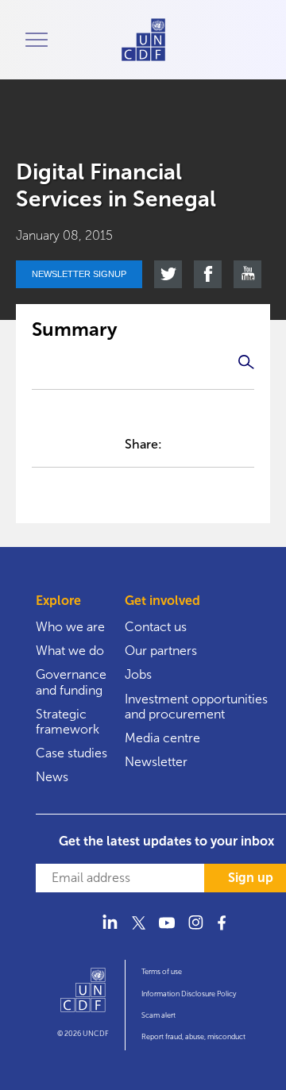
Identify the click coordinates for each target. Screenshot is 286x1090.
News (52, 777)
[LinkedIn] (109, 931)
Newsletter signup (79, 274)
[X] (138, 931)
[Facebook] (224, 931)
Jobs (138, 674)
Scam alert (158, 1015)
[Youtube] (167, 931)
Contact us (156, 627)
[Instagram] (195, 931)
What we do (70, 650)
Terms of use (161, 972)
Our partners (161, 650)
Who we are (70, 627)
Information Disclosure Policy (188, 994)
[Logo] (83, 997)
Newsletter (156, 761)
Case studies (71, 753)
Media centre (162, 738)
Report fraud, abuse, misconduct (193, 1037)
